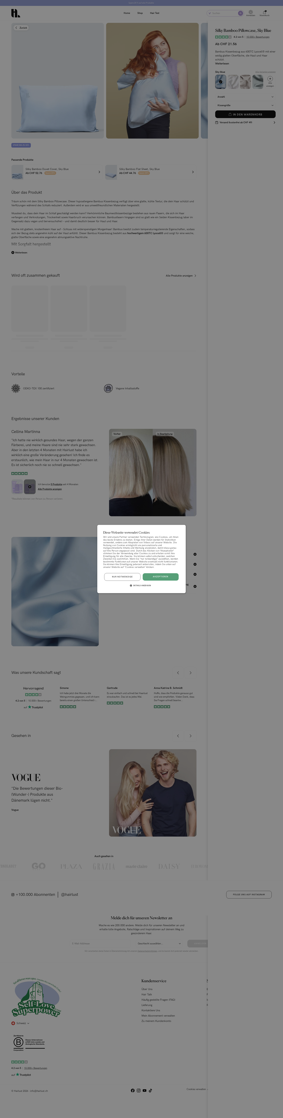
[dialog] (141, 559)
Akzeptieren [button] (160, 577)
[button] (141, 585)
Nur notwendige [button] (122, 577)
